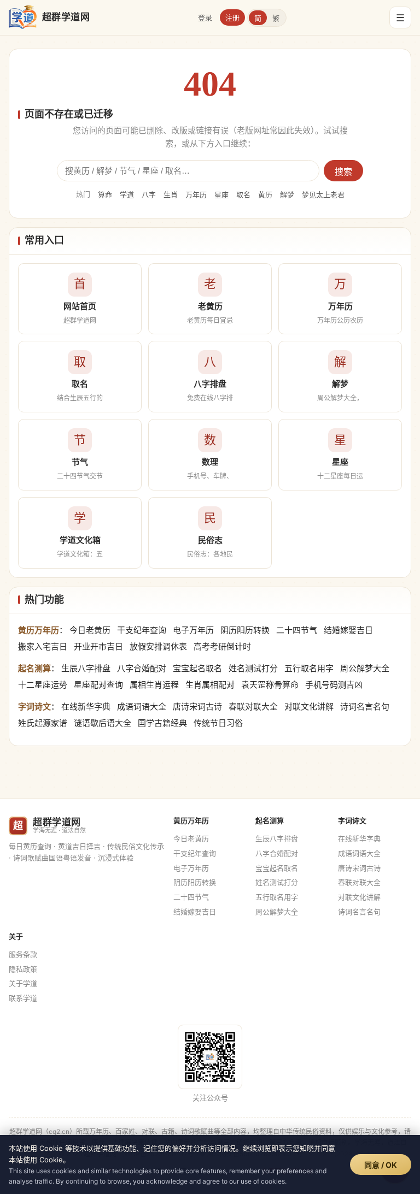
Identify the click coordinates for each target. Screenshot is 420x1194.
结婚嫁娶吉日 (348, 630)
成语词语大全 (141, 706)
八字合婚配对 (141, 668)
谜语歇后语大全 (102, 723)
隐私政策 (23, 969)
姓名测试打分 (253, 668)
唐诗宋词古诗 (197, 706)
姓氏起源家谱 (42, 723)
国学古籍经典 (162, 723)
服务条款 (23, 954)
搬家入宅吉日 (42, 646)
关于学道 (23, 983)
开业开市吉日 (98, 646)
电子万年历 (193, 630)
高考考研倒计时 (222, 646)
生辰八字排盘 (85, 668)
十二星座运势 (42, 684)
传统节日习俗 (218, 723)
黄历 (265, 194)
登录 (205, 17)
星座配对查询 (98, 684)
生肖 (171, 194)
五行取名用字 (309, 668)
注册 (232, 17)
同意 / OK (380, 1164)
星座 (221, 194)
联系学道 (23, 998)
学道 (127, 194)
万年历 (196, 194)
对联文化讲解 (309, 706)
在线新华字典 (85, 706)
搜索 (343, 171)
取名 (243, 194)
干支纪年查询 (141, 630)
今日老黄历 (89, 630)
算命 (105, 194)
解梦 (287, 194)
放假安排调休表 (158, 646)
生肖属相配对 (210, 684)
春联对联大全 (253, 706)
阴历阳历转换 (245, 630)
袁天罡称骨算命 (270, 684)
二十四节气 (296, 630)
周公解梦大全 (364, 668)
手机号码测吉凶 (334, 684)
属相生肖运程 (154, 684)
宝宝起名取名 (197, 668)
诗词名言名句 (364, 706)
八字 (149, 194)
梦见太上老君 (323, 194)
